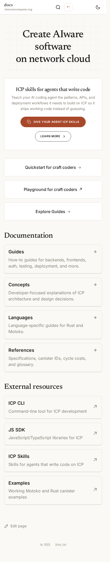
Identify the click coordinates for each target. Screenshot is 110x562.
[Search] (58, 7)
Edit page (18, 526)
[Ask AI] (68, 7)
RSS (47, 544)
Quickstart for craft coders (50, 167)
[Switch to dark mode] (98, 7)
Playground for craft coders (50, 189)
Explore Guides (50, 211)
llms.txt (60, 544)
